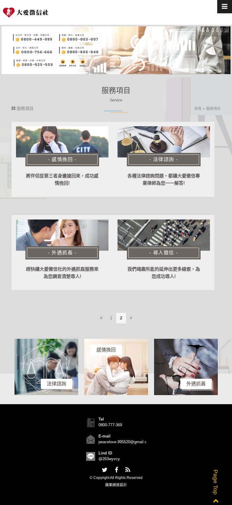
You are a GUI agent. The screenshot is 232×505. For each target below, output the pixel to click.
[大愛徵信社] (25, 12)
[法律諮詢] (164, 142)
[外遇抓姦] (62, 235)
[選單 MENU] (224, 6)
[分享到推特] (105, 470)
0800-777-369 (110, 425)
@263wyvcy (109, 459)
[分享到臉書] (116, 470)
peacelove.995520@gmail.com (125, 442)
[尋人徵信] (164, 235)
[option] (82, 367)
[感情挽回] (62, 142)
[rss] (127, 470)
